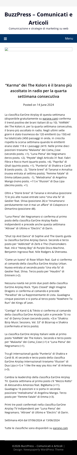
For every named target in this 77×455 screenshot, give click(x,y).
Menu (69, 38)
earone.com (50, 118)
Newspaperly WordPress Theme (44, 449)
